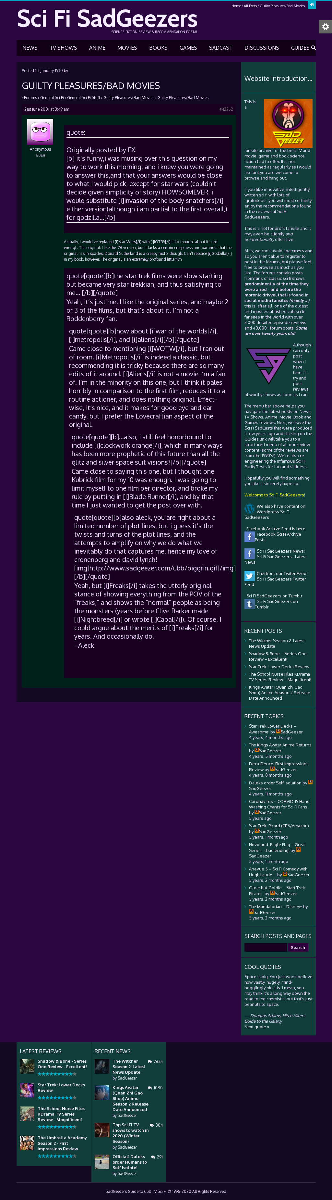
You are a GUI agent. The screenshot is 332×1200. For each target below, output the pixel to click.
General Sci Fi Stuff (83, 97)
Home (236, 6)
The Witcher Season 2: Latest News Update (129, 1066)
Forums (30, 97)
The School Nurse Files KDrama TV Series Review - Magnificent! (61, 1114)
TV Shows (63, 47)
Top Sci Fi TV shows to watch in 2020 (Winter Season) (131, 1133)
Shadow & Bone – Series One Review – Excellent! (278, 656)
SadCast (220, 47)
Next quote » (256, 1026)
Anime (97, 47)
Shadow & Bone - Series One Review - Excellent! (62, 1063)
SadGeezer (127, 1078)
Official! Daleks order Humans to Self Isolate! (130, 1162)
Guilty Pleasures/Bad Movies (128, 97)
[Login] (312, 5)
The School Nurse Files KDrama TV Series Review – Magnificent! (280, 676)
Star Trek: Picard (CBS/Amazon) (279, 825)
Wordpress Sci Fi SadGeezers (267, 514)
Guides (300, 47)
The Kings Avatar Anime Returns (280, 744)
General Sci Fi (52, 97)
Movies (127, 47)
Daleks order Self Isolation (275, 782)
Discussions (261, 47)
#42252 (226, 109)
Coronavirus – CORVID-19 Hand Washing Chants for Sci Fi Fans (279, 804)
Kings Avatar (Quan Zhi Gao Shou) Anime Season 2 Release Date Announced (279, 692)
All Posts (250, 6)
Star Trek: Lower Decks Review (279, 666)
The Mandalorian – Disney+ (275, 906)
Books (158, 47)
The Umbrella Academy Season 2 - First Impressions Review (62, 1143)
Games (188, 47)
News (30, 47)
